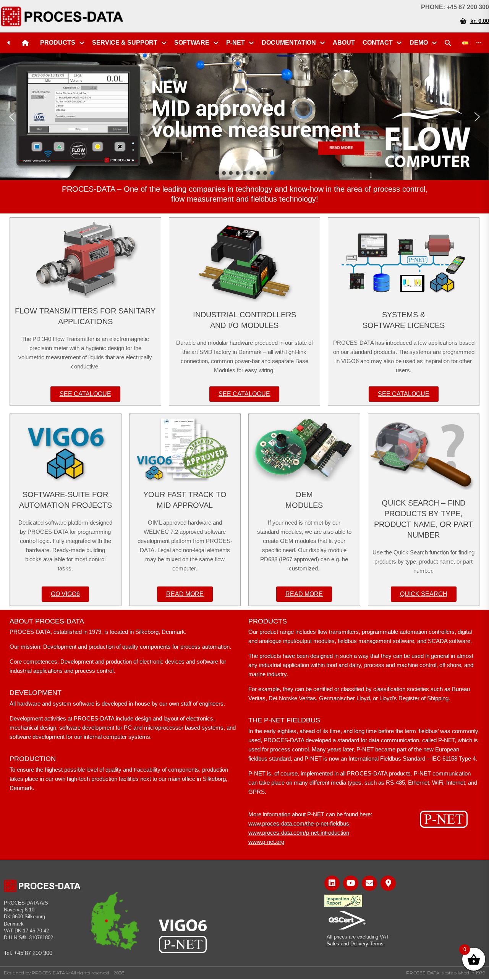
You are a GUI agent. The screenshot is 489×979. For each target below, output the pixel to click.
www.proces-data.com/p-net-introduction (298, 832)
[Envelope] (369, 883)
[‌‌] (10, 42)
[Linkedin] (332, 883)
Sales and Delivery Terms (355, 944)
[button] (12, 117)
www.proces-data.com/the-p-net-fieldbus (298, 823)
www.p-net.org (266, 841)
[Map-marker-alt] (388, 883)
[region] (244, 116)
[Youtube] (350, 883)
